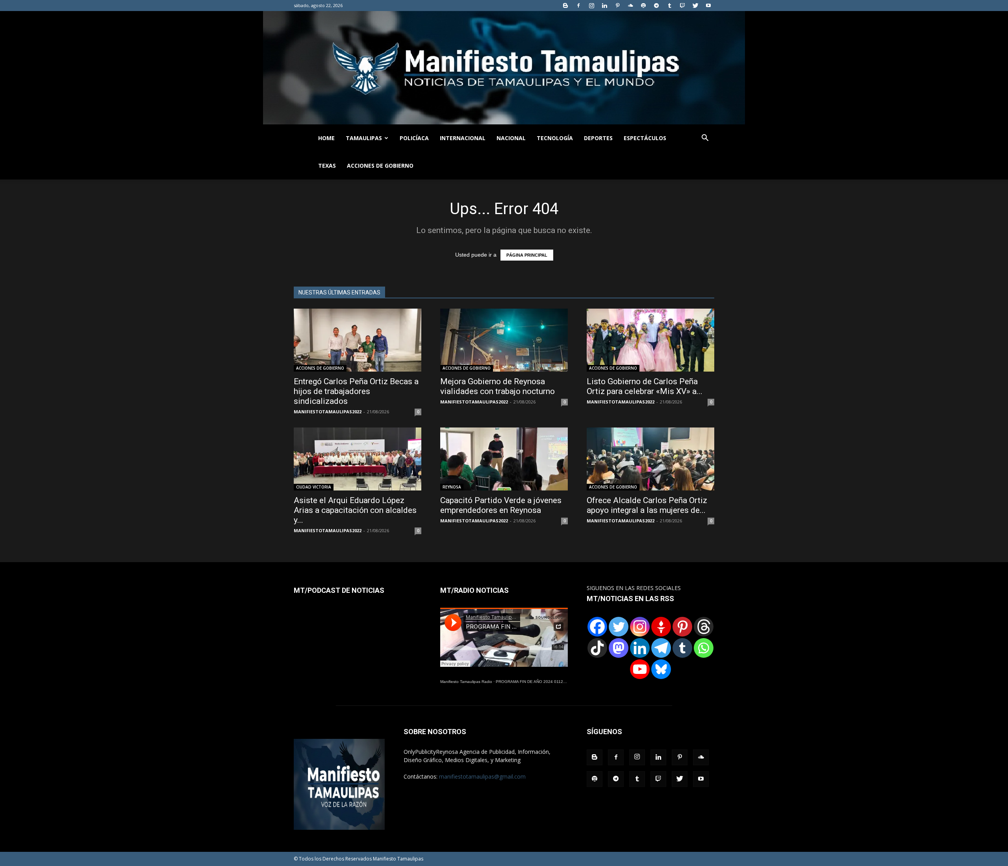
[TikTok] (597, 648)
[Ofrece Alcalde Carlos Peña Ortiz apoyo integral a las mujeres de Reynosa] (650, 458)
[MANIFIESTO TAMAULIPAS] (504, 67)
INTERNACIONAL (462, 138)
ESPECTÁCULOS (645, 138)
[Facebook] (578, 5)
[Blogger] (565, 5)
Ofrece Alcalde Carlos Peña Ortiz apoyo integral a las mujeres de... (647, 505)
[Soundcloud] (630, 5)
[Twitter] (695, 5)
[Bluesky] (661, 669)
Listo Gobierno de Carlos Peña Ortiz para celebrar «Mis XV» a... (644, 386)
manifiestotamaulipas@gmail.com (482, 776)
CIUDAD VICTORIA (313, 487)
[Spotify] (643, 5)
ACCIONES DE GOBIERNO (380, 165)
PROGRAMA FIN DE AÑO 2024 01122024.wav (538, 681)
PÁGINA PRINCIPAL (526, 255)
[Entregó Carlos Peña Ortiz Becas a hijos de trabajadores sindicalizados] (357, 340)
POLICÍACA (414, 138)
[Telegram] (656, 5)
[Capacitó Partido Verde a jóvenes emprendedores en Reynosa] (504, 458)
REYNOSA (452, 487)
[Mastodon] (618, 648)
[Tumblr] (669, 5)
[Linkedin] (604, 5)
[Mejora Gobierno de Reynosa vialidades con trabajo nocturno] (504, 340)
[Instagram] (591, 5)
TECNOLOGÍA (555, 138)
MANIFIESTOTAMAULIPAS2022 (327, 411)
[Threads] (703, 627)
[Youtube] (708, 5)
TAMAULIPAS (364, 138)
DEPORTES (598, 138)
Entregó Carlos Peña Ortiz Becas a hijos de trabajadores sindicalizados (356, 391)
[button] (704, 138)
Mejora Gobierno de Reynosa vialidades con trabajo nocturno (497, 386)
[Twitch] (682, 5)
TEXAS (327, 165)
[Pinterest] (617, 5)
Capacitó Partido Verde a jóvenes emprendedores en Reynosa (500, 505)
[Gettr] (661, 627)
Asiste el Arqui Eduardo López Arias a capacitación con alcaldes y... (355, 510)
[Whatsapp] (703, 648)
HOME (326, 138)
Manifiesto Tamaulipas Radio (466, 681)
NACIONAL (511, 138)
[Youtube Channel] (640, 669)
